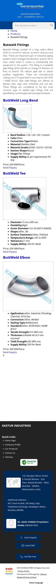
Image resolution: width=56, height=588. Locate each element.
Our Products (11, 448)
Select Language (36, 582)
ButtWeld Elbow (16, 257)
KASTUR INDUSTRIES (31, 15)
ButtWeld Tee (14, 173)
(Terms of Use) (23, 571)
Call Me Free (30, 556)
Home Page (10, 440)
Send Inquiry (10, 167)
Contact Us (10, 453)
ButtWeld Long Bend (20, 100)
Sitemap (9, 457)
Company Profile (13, 444)
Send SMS (30, 545)
